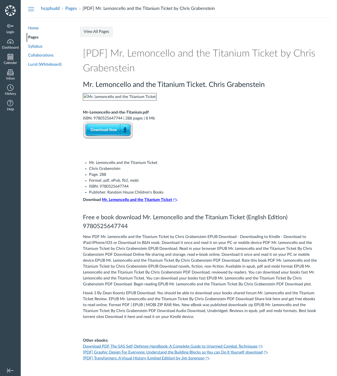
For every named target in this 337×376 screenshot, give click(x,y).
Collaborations (41, 55)
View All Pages (96, 32)
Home (33, 28)
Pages (33, 37)
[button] (10, 90)
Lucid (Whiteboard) (44, 64)
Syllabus (35, 46)
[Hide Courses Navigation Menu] (31, 9)
